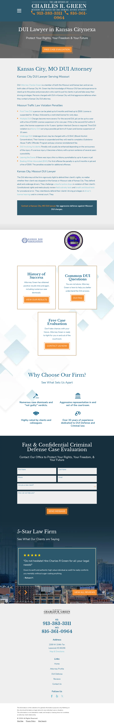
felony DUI (35, 129)
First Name (22, 470)
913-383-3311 (49, 13)
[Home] (59, 6)
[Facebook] (51, 696)
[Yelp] (57, 696)
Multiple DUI (25, 118)
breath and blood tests (85, 187)
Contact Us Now (57, 345)
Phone (20, 477)
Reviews (57, 679)
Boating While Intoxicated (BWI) (34, 161)
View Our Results (36, 299)
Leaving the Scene (27, 157)
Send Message (57, 511)
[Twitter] (62, 696)
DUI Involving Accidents (30, 146)
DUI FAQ (77, 298)
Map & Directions (57, 651)
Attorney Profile (57, 669)
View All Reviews (84, 592)
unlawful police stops (63, 184)
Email (60, 477)
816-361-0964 (70, 15)
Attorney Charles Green (31, 85)
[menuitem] (20, 721)
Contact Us (57, 684)
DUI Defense (57, 674)
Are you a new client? (26, 485)
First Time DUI (26, 111)
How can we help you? (26, 493)
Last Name (62, 470)
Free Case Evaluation (57, 49)
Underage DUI (26, 136)
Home (57, 664)
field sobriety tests (64, 187)
